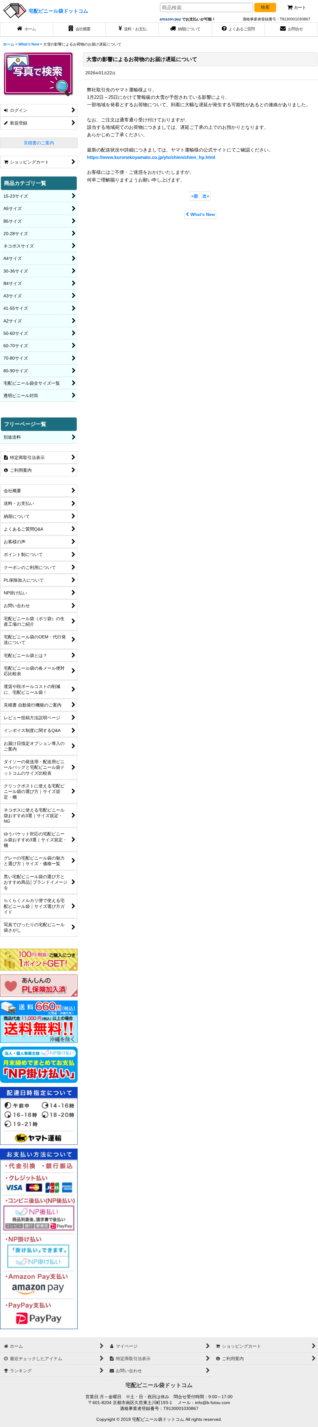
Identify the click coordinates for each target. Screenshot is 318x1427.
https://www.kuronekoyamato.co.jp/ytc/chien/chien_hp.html (151, 157)
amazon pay (171, 19)
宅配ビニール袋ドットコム (58, 11)
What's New (202, 214)
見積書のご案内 (39, 142)
